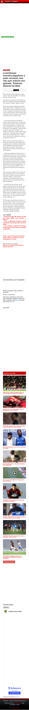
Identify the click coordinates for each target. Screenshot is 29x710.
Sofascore (17, 696)
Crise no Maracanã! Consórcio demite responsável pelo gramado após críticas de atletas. (14, 222)
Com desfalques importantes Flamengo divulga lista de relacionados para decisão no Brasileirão (14, 227)
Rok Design (18, 703)
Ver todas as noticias (9, 562)
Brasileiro (6, 607)
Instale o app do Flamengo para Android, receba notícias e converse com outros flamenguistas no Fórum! (14, 237)
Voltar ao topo (15, 707)
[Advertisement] (14, 18)
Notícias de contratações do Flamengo (13, 245)
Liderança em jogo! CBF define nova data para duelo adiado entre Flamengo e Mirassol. (14, 218)
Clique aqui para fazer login (7, 37)
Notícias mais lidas (8, 246)
